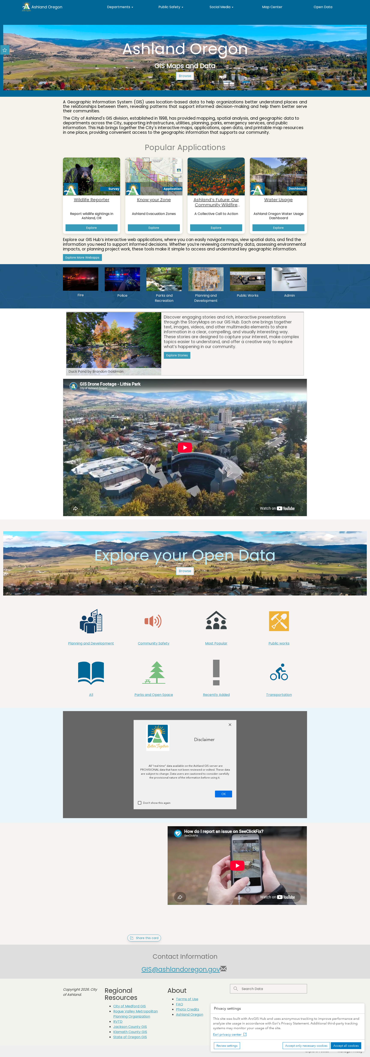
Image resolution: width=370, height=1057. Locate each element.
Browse (185, 75)
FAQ (179, 1004)
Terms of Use (187, 999)
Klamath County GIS (130, 1031)
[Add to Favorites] (4, 50)
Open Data (323, 6)
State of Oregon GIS (130, 1037)
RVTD (117, 1021)
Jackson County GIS (130, 1026)
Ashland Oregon (46, 7)
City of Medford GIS (129, 1006)
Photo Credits (187, 1009)
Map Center (272, 6)
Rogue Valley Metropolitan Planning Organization (135, 1014)
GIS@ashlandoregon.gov (181, 969)
